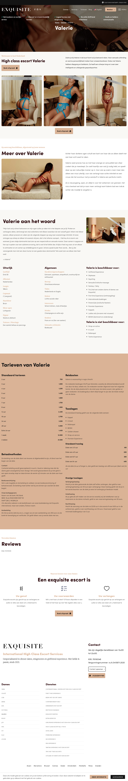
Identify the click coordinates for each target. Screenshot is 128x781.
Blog (90, 9)
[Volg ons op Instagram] (37, 9)
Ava (3, 706)
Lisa (3, 697)
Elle (3, 735)
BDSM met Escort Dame (54, 697)
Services (74, 9)
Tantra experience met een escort (57, 747)
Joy (3, 722)
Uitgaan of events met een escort (57, 756)
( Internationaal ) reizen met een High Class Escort (63, 689)
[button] (122, 9)
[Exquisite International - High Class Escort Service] (16, 9)
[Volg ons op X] (40, 9)
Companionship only (53, 701)
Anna (3, 701)
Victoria (4, 710)
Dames (65, 9)
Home (57, 22)
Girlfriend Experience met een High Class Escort (63, 722)
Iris (3, 726)
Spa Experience (51, 743)
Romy (3, 718)
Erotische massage (52, 710)
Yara (3, 689)
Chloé (4, 693)
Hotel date (49, 731)
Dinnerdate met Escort (54, 706)
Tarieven (83, 9)
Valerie (4, 714)
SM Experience (51, 739)
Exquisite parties (52, 714)
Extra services (51, 718)
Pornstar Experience (53, 735)
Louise (4, 739)
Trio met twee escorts (53, 751)
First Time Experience (53, 693)
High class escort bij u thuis (56, 726)
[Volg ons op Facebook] (35, 9)
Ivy (3, 731)
